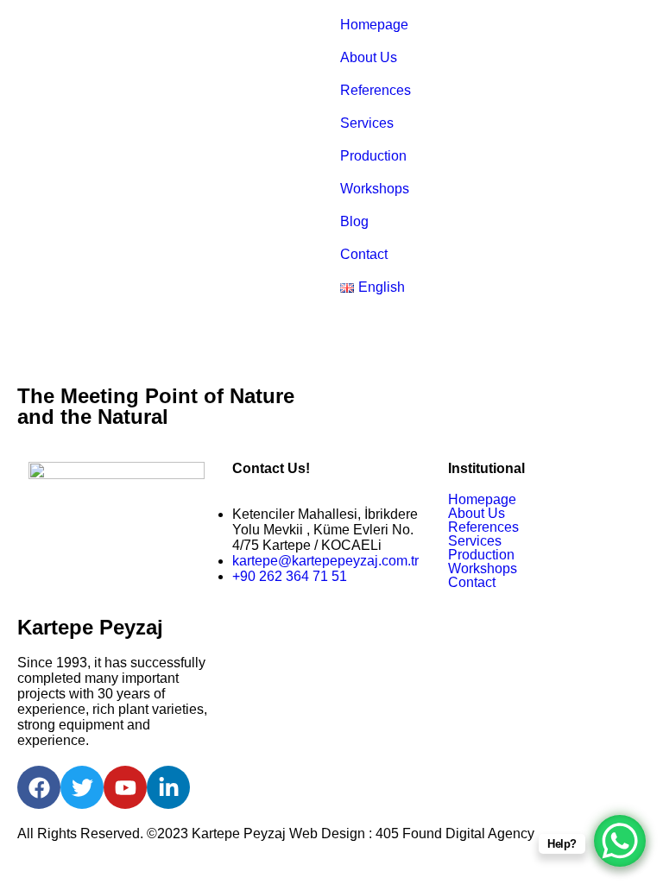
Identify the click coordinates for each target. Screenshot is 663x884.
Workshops (374, 188)
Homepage (374, 24)
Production (373, 155)
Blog (354, 221)
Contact (364, 254)
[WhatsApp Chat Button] (620, 841)
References (375, 90)
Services (367, 123)
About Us (368, 57)
